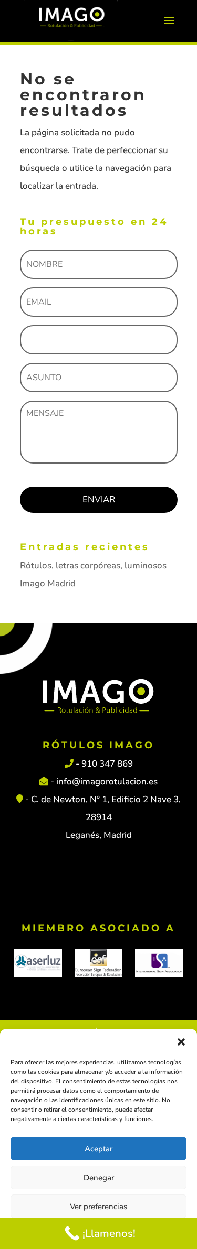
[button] (181, 1042)
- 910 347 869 (103, 764)
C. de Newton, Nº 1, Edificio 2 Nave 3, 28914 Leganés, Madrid (106, 817)
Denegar (99, 1177)
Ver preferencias (98, 1206)
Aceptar (98, 1149)
